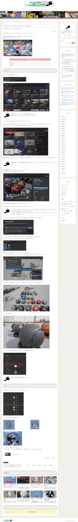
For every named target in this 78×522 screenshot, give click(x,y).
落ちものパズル (6, 462)
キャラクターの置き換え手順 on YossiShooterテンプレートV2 (67, 76)
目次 (29, 59)
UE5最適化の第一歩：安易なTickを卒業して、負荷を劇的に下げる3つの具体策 (67, 56)
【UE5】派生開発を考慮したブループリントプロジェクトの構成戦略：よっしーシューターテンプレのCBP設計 (67, 71)
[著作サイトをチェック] (64, 35)
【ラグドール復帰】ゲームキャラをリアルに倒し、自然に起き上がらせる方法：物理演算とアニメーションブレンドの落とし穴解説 (67, 61)
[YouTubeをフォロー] (67, 35)
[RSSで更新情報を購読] (71, 35)
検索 (62, 41)
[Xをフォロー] (66, 35)
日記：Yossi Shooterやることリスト (67, 66)
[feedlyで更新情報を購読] (69, 35)
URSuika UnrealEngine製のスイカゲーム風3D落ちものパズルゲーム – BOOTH (17, 36)
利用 (12, 65)
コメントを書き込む (30, 511)
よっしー (68, 29)
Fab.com (12, 62)
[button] (51, 465)
